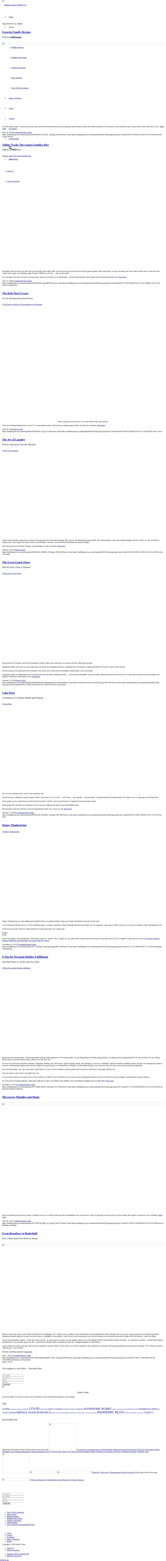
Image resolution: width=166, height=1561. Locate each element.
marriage (145, 1409)
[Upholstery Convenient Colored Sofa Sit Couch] (83, 615)
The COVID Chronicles (15, 1512)
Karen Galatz (27, 132)
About (9, 1533)
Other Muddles (12, 1523)
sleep (126, 1413)
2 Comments (20, 1085)
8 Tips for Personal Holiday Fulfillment (25, 956)
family (50, 1409)
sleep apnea (133, 1413)
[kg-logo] (14, 5)
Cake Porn (8, 692)
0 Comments (17, 132)
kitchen (135, 1409)
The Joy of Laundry (13, 439)
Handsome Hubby (98, 1408)
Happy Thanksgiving (14, 825)
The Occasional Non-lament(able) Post (20, 1525)
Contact (9, 1535)
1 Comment (17, 1221)
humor (129, 1409)
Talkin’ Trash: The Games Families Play (25, 144)
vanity (148, 1412)
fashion (59, 1409)
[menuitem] (85, 1554)
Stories (9, 1541)
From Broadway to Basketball (19, 1233)
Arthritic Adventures (14, 1520)
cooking (25, 1409)
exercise (43, 1409)
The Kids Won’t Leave (15, 293)
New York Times (79, 1413)
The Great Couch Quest (16, 562)
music (53, 1413)
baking (19, 1409)
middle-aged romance (33, 1412)
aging (6, 1408)
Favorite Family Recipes (16, 32)
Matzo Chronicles (13, 1539)
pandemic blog (110, 1412)
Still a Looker (11, 1514)
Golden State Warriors (73, 1409)
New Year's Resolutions (65, 1413)
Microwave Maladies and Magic (21, 1097)
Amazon (13, 1409)
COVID (34, 1408)
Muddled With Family (14, 1518)
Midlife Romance (13, 1516)
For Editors (11, 1537)
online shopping (91, 1413)
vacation (140, 1413)
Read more (122, 277)
